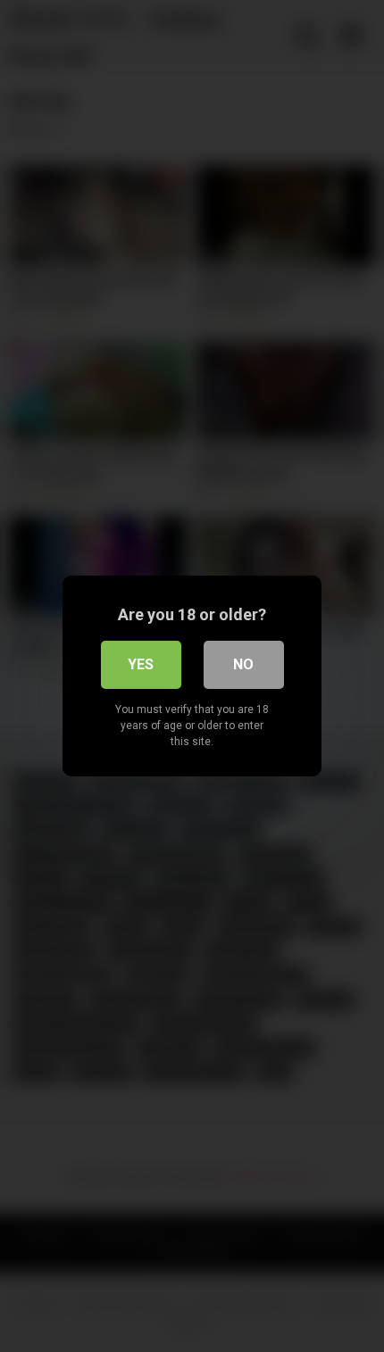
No (243, 664)
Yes (141, 664)
